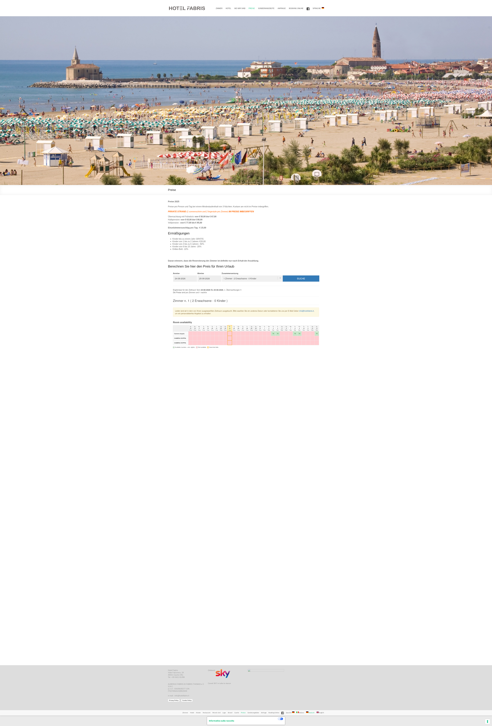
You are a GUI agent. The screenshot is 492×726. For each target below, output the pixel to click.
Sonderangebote (266, 8)
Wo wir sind (239, 8)
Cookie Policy (187, 700)
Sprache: (317, 8)
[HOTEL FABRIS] (187, 3)
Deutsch (311, 713)
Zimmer (219, 8)
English (321, 713)
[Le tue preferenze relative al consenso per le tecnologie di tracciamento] (487, 721)
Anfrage (282, 8)
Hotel (228, 8)
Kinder (198, 713)
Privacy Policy (173, 700)
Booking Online (296, 8)
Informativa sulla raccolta (221, 720)
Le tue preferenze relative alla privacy (257, 719)
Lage (224, 713)
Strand (230, 713)
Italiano (301, 713)
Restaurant (206, 713)
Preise (252, 8)
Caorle (236, 713)
